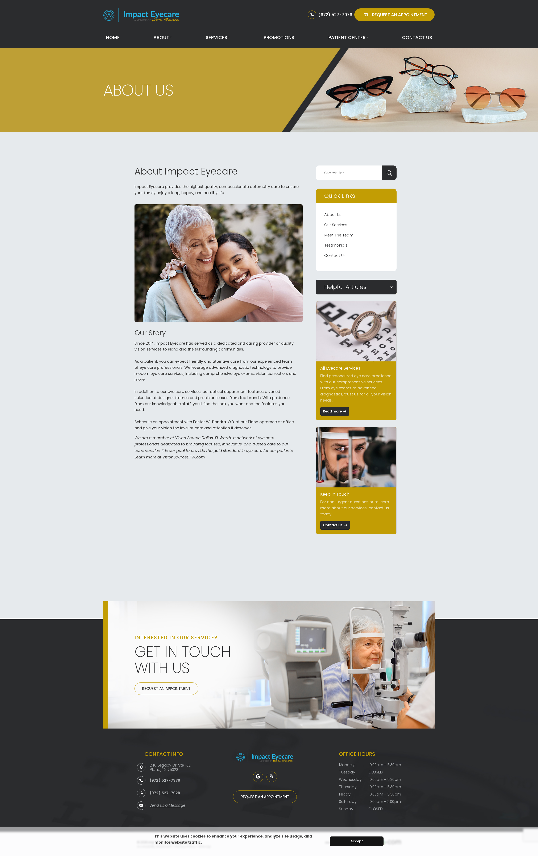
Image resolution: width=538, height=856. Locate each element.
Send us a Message (167, 806)
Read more (332, 411)
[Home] (141, 15)
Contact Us (417, 37)
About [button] (161, 37)
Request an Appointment (166, 688)
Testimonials (335, 245)
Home (113, 37)
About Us (332, 214)
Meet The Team (338, 235)
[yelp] (271, 777)
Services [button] (216, 37)
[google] (258, 777)
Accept (357, 841)
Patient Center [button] (347, 37)
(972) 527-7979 (165, 780)
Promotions (279, 37)
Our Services (335, 224)
